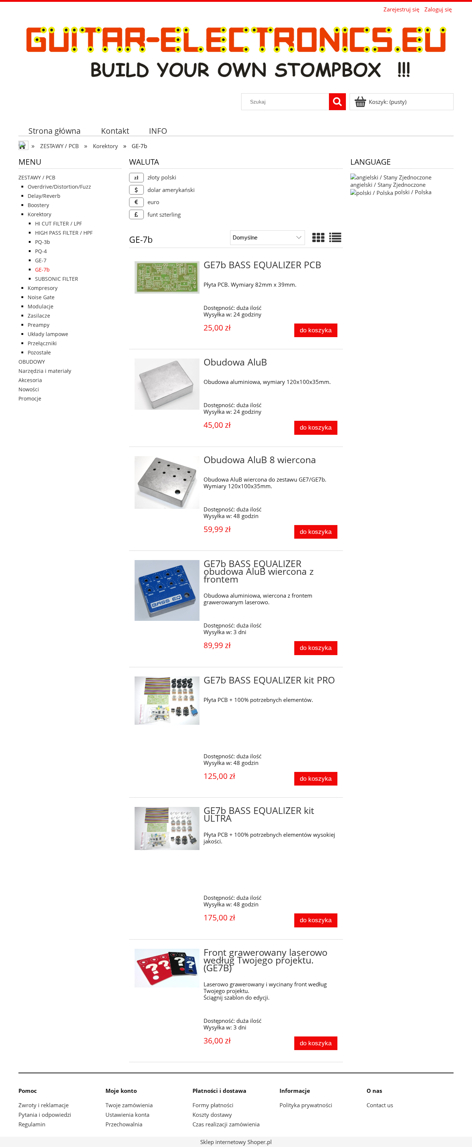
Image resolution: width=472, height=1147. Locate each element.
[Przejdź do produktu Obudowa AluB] (167, 384)
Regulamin (31, 1124)
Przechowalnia (123, 1124)
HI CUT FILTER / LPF (58, 223)
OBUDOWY (31, 361)
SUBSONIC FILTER (56, 278)
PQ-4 (41, 251)
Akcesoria (30, 380)
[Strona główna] (236, 53)
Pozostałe (39, 352)
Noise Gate (41, 297)
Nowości (28, 389)
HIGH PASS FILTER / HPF (64, 232)
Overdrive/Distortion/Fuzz (59, 186)
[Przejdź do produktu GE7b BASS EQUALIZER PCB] (167, 277)
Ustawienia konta (127, 1114)
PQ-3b (42, 241)
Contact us (380, 1105)
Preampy (38, 324)
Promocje (29, 398)
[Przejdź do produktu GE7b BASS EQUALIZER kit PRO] (167, 700)
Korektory (39, 214)
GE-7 (40, 260)
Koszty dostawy (212, 1114)
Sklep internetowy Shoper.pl (236, 1142)
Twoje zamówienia (129, 1105)
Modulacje (40, 306)
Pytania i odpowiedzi (44, 1114)
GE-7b (42, 269)
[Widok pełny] (335, 237)
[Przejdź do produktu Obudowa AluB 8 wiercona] (167, 482)
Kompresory (43, 287)
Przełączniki (42, 343)
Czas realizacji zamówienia (226, 1124)
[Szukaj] (337, 101)
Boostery (38, 205)
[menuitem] (54, 130)
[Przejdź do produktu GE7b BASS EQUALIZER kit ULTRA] (167, 828)
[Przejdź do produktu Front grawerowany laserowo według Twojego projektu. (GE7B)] (167, 968)
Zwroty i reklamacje (43, 1105)
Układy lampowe (48, 334)
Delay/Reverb (44, 195)
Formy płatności (212, 1105)
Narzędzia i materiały (44, 370)
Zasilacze (39, 315)
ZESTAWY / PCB (36, 177)
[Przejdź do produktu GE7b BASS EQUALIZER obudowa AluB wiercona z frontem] (167, 590)
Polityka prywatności (306, 1105)
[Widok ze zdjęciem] (318, 237)
